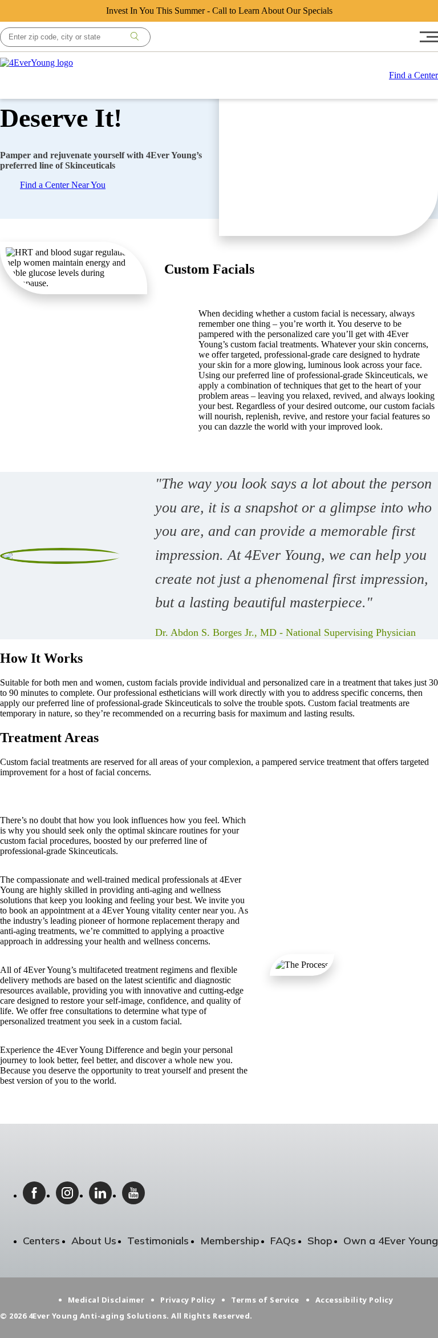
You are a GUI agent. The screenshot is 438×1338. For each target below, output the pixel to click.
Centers (41, 1240)
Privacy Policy (187, 1300)
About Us (93, 1240)
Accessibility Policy (354, 1300)
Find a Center (413, 75)
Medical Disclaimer (106, 1300)
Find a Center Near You (63, 185)
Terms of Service (265, 1300)
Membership (229, 1240)
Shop (319, 1240)
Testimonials (158, 1240)
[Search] (135, 37)
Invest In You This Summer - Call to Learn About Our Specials (219, 10)
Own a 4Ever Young (390, 1240)
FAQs (283, 1240)
